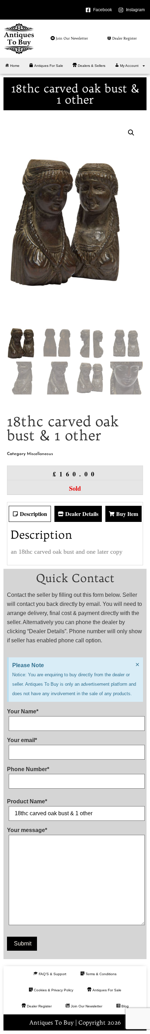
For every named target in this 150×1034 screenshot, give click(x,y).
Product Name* (27, 801)
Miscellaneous (40, 454)
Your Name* (22, 711)
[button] (131, 132)
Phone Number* (28, 769)
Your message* (27, 830)
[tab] (30, 514)
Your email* (22, 740)
